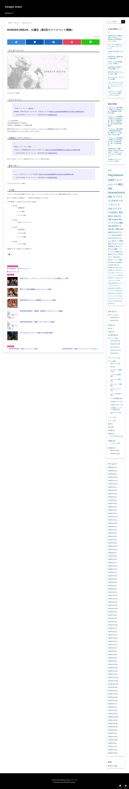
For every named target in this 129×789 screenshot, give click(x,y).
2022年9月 (111, 572)
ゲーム (110, 361)
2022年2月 (111, 592)
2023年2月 (111, 559)
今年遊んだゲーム (115, 401)
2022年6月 (111, 579)
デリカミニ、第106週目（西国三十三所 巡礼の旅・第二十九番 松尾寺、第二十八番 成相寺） (115, 141)
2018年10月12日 (52, 115)
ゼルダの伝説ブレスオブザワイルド (115, 270)
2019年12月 (111, 677)
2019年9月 (111, 687)
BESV (112, 216)
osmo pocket (114, 341)
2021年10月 (111, 605)
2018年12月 (111, 717)
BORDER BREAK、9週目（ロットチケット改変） (38, 322)
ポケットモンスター (117, 298)
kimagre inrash (13, 6)
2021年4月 (111, 625)
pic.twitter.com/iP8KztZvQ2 (76, 111)
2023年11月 (111, 549)
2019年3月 (111, 707)
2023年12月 (111, 546)
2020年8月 (111, 651)
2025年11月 (111, 480)
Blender (112, 303)
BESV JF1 (113, 450)
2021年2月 (111, 631)
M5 (114, 293)
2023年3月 (111, 556)
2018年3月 (111, 746)
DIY (109, 328)
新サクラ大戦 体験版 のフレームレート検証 (35, 289)
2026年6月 (111, 470)
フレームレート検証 (115, 184)
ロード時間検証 (115, 398)
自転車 (112, 232)
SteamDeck (113, 347)
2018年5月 (111, 740)
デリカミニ (113, 443)
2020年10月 (111, 645)
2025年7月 (111, 493)
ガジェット (111, 338)
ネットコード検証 (115, 379)
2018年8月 (111, 730)
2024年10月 (111, 523)
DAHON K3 (113, 453)
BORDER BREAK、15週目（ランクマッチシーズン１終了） (80, 349)
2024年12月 (111, 516)
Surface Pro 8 (114, 350)
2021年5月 (111, 621)
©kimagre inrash (58, 782)
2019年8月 (111, 690)
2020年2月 (111, 671)
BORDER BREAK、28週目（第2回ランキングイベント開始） (42, 311)
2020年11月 (111, 641)
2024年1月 (111, 543)
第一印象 (117, 229)
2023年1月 (111, 562)
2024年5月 (111, 533)
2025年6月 (111, 497)
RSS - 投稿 (113, 766)
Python (111, 283)
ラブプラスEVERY (115, 393)
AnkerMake (111, 288)
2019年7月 (111, 694)
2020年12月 (111, 638)
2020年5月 (111, 661)
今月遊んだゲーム (115, 404)
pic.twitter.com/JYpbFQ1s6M (72, 150)
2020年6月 (111, 658)
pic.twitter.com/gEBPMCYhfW (65, 174)
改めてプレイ (114, 254)
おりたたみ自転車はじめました (115, 246)
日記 (109, 427)
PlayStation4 (11, 268)
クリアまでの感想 (115, 374)
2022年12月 (111, 566)
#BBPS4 (66, 111)
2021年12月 (111, 598)
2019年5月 (111, 700)
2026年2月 (111, 474)
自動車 (110, 441)
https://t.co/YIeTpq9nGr (45, 174)
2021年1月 (111, 635)
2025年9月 (111, 487)
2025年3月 (111, 507)
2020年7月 (111, 654)
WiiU (110, 293)
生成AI (110, 433)
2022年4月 (111, 585)
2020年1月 (111, 674)
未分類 (110, 430)
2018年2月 (111, 750)
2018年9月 (111, 727)
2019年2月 (111, 710)
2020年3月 (111, 667)
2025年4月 (111, 503)
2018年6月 (111, 736)
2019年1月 (111, 713)
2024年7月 (111, 530)
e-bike (117, 219)
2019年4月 (111, 704)
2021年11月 (111, 602)
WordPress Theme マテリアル (68, 780)
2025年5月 (111, 500)
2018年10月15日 (52, 153)
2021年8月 (111, 612)
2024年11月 (111, 520)
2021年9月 (111, 608)
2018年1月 (111, 753)
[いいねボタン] (9, 254)
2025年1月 (111, 513)
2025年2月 (111, 510)
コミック (111, 417)
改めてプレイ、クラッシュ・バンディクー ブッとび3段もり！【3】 (44, 278)
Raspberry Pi (113, 267)
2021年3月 (111, 628)
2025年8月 (111, 490)
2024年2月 (111, 539)
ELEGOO (113, 320)
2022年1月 (111, 595)
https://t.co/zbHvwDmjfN (57, 111)
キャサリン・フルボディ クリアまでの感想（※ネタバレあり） (115, 93)
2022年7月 (111, 576)
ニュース (111, 420)
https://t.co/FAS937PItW (52, 150)
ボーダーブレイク (24, 268)
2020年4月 (111, 664)
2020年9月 (111, 648)
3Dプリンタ (115, 278)
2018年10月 (111, 723)
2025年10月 (111, 484)
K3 (114, 238)
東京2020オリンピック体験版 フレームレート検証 (38, 300)
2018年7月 (111, 733)
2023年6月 (111, 553)
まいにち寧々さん (115, 436)
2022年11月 (111, 569)
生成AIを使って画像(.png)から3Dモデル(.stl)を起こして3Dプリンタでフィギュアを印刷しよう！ (115, 152)
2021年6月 (111, 618)
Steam (114, 262)
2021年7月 (111, 615)
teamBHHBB (112, 335)
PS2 (111, 366)
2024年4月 (111, 536)
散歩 (109, 424)
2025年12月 (111, 477)
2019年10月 (111, 684)
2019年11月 (111, 681)
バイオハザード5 (114, 296)
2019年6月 (111, 697)
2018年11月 (111, 720)
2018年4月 (111, 743)
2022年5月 (111, 582)
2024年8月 (111, 526)
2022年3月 (111, 589)
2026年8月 (111, 467)
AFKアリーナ (114, 363)
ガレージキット (113, 358)
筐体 (116, 283)
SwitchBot (113, 353)
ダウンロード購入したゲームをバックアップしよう (115, 46)
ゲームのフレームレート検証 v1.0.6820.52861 (36, 333)
